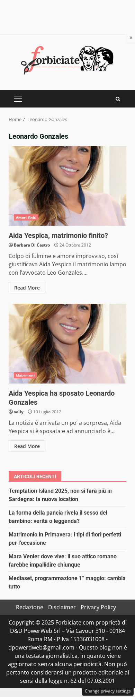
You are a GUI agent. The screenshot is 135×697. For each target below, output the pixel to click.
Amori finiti (26, 217)
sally (19, 412)
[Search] (118, 99)
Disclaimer (62, 607)
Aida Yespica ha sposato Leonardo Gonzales (67, 344)
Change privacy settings (108, 691)
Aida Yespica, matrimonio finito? (67, 186)
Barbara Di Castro (32, 245)
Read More (27, 287)
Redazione (29, 607)
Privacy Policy (98, 607)
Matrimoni (25, 375)
